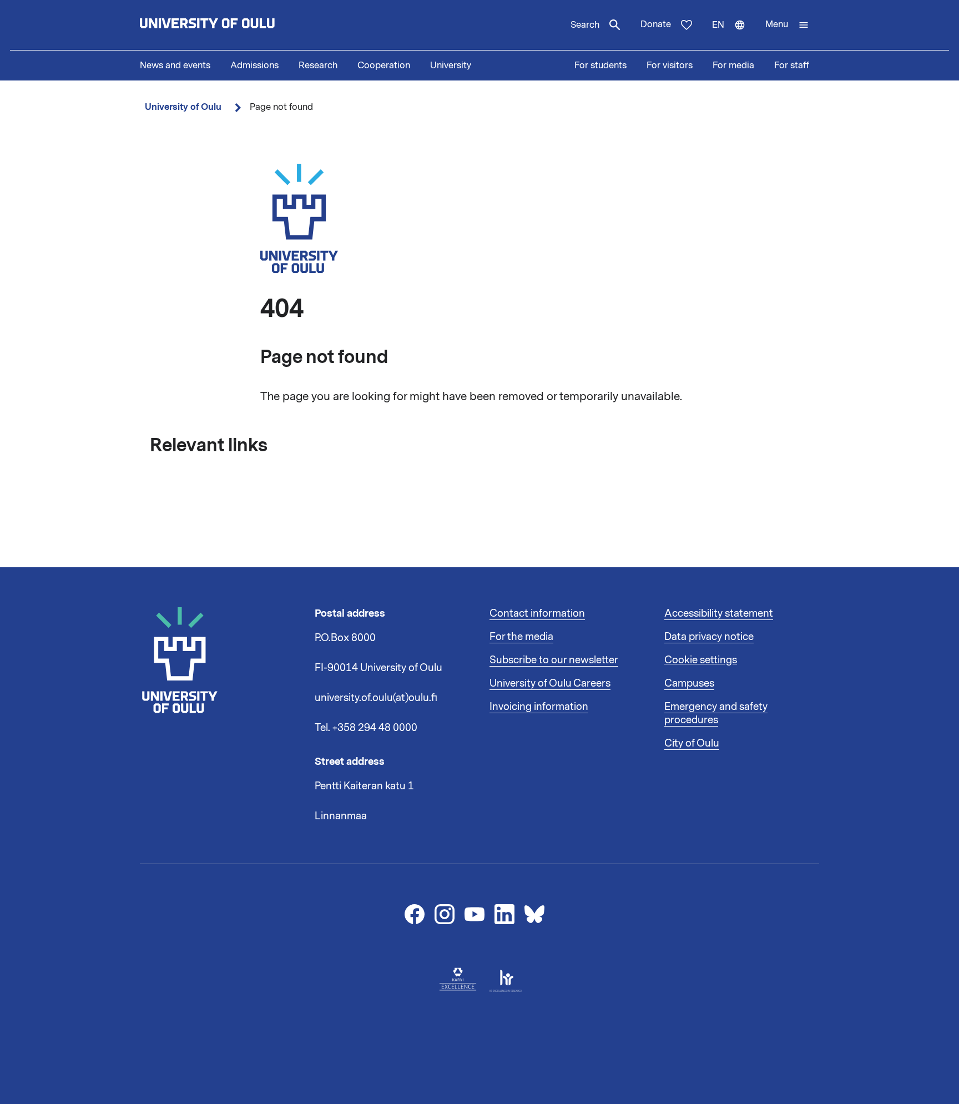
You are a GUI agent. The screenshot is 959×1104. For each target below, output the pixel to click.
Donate (655, 24)
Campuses (689, 683)
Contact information (537, 613)
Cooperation (383, 65)
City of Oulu (691, 743)
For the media (521, 636)
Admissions (254, 65)
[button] (787, 25)
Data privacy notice (709, 636)
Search (585, 25)
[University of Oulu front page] (233, 25)
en (733, 34)
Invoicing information (538, 706)
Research (318, 65)
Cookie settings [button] (700, 660)
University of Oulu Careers (549, 683)
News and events (175, 65)
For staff (791, 65)
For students (600, 65)
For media (733, 65)
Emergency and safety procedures (716, 713)
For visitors (670, 65)
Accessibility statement (718, 613)
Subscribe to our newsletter (553, 660)
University (450, 65)
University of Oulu (183, 106)
